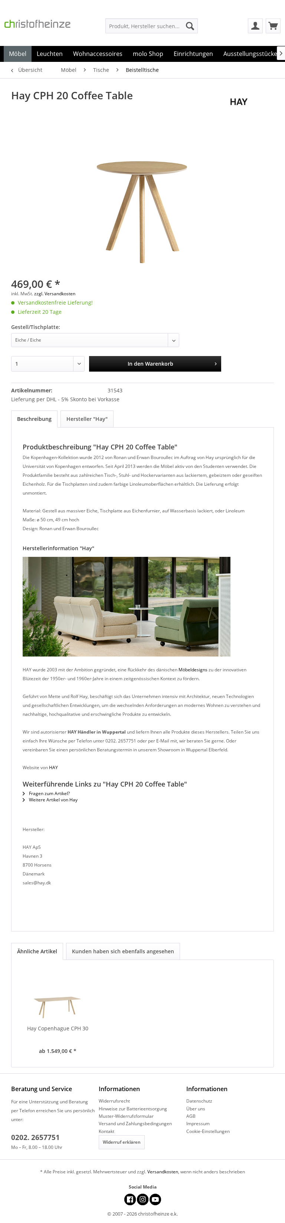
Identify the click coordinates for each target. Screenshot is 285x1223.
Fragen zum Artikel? (49, 793)
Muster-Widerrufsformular (126, 1116)
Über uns (195, 1109)
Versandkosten (162, 1172)
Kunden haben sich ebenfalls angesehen (123, 951)
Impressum (198, 1123)
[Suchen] (190, 26)
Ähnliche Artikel (37, 951)
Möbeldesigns (192, 670)
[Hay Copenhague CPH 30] (58, 995)
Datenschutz (199, 1101)
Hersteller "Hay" (87, 418)
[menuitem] (151, 26)
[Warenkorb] (273, 26)
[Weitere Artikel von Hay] (252, 103)
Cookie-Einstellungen (208, 1131)
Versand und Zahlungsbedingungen (135, 1123)
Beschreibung (34, 418)
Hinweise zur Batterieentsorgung (133, 1109)
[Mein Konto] (255, 26)
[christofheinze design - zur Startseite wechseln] (43, 27)
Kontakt (106, 1131)
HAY (53, 767)
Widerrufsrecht (114, 1101)
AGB (191, 1116)
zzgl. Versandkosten (54, 293)
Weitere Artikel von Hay (53, 800)
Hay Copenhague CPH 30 (57, 1028)
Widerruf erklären (122, 1142)
